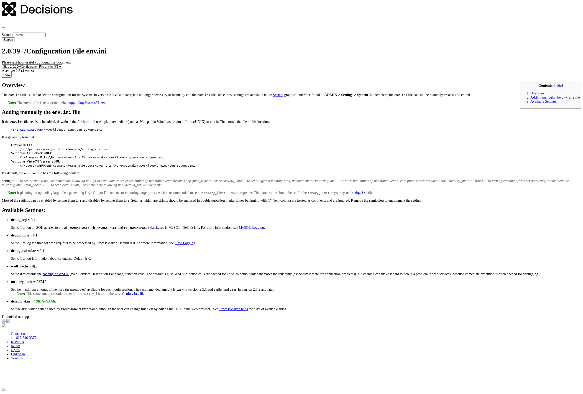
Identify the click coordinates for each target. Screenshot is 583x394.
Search (7, 35)
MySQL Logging (251, 227)
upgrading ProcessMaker (87, 102)
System (278, 95)
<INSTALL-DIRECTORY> (28, 129)
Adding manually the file (555, 97)
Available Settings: (543, 101)
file (135, 293)
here (86, 122)
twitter (15, 346)
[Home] (37, 15)
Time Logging (185, 243)
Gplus (15, 350)
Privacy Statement (16, 378)
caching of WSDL (56, 274)
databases (157, 227)
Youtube (17, 358)
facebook (17, 342)
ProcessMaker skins (233, 309)
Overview (537, 93)
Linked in (18, 354)
